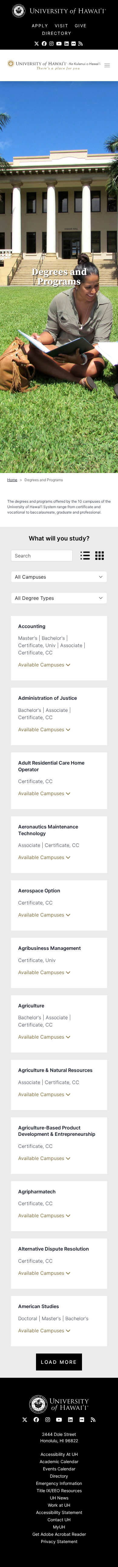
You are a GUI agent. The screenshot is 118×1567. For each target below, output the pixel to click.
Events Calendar (59, 1468)
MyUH (59, 1526)
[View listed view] (85, 555)
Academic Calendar (59, 1461)
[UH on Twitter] (36, 44)
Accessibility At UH (59, 1454)
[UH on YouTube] (59, 44)
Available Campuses (42, 665)
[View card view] (99, 555)
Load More (59, 1362)
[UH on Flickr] (73, 44)
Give (81, 25)
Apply (41, 25)
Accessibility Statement (59, 1512)
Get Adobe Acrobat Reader (59, 1534)
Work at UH (59, 1505)
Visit (61, 25)
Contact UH (59, 1519)
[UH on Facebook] (44, 44)
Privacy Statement (59, 1541)
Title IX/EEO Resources (59, 1490)
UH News (59, 1497)
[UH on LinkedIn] (66, 44)
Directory (56, 33)
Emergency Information (59, 1483)
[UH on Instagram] (51, 44)
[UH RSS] (80, 44)
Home (12, 480)
